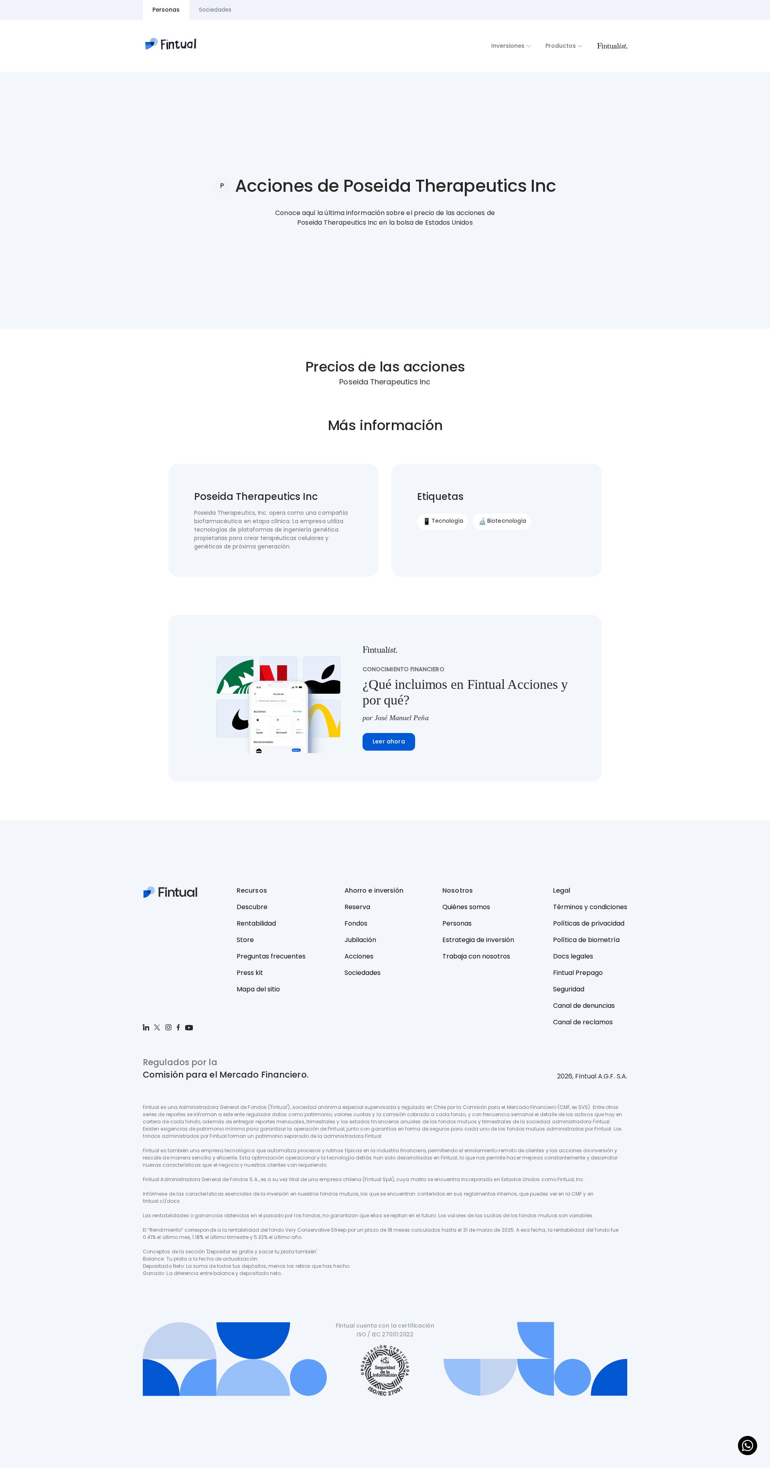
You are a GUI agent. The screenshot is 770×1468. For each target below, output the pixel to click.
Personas (457, 923)
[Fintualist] (612, 45)
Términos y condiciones (590, 907)
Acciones (358, 956)
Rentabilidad (256, 923)
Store (245, 939)
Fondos (355, 923)
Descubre (252, 907)
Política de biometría (586, 939)
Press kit (250, 972)
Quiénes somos (466, 907)
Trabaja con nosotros (476, 956)
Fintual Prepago (578, 972)
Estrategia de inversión (478, 939)
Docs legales (573, 956)
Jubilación (360, 939)
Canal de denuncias (584, 1005)
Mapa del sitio (258, 989)
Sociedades (362, 972)
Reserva (357, 907)
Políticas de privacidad (588, 923)
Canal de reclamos (583, 1022)
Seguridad (568, 989)
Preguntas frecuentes (271, 956)
